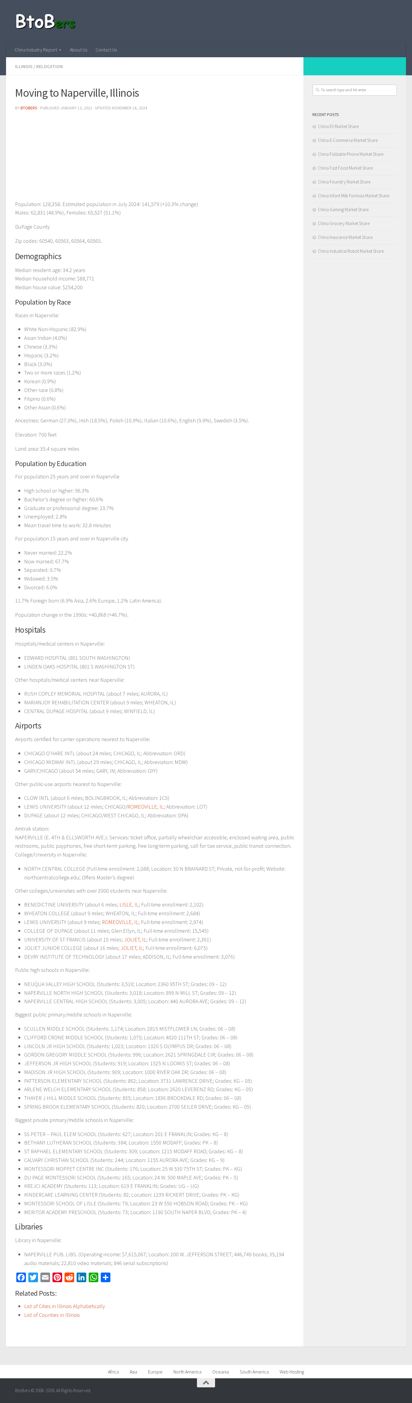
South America (254, 1372)
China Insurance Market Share (345, 237)
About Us (78, 50)
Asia (133, 1372)
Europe (155, 1372)
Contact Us (106, 50)
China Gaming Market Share (343, 209)
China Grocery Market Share (343, 223)
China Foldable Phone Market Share (350, 154)
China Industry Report (36, 50)
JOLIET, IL (135, 939)
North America (187, 1372)
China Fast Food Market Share (345, 168)
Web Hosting (292, 1372)
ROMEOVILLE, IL (145, 806)
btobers (29, 108)
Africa (113, 1372)
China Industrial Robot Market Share (351, 251)
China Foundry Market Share (344, 182)
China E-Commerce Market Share (348, 140)
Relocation (49, 66)
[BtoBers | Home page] (46, 21)
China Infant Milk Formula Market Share (353, 196)
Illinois (24, 66)
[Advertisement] (154, 158)
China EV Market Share (338, 126)
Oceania (220, 1372)
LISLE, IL (129, 904)
